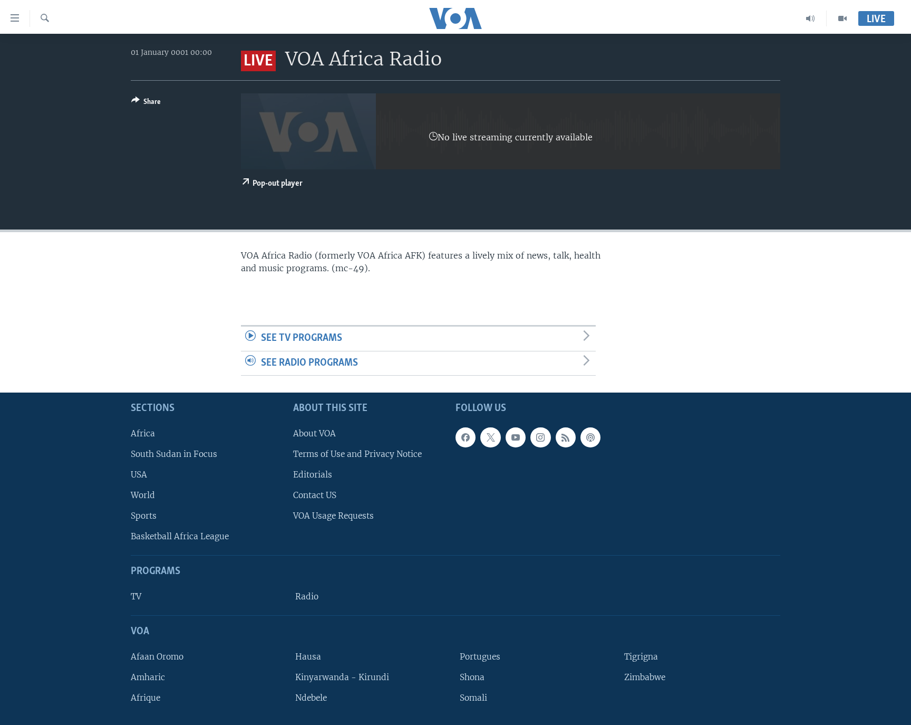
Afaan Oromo (157, 657)
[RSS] (566, 437)
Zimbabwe (644, 677)
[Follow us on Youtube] (516, 437)
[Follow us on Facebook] (466, 437)
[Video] (842, 18)
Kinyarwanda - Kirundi (342, 677)
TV (136, 597)
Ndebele (311, 698)
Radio (306, 597)
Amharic (148, 677)
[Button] (146, 103)
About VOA (314, 433)
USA (139, 475)
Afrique (145, 698)
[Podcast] (590, 437)
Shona (472, 677)
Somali (473, 698)
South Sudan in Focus (174, 454)
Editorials (312, 475)
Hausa (308, 657)
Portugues (480, 657)
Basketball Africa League (180, 537)
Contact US (314, 495)
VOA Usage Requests (333, 516)
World (143, 495)
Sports (144, 516)
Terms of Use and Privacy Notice (357, 454)
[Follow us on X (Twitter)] (490, 437)
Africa (143, 433)
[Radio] (810, 18)
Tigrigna (641, 657)
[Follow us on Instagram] (540, 437)
